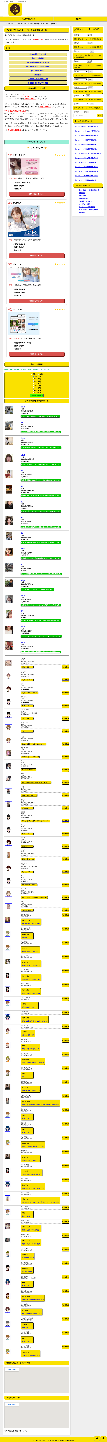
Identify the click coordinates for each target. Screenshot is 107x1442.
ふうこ (23, 580)
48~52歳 (37, 390)
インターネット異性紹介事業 (88, 209)
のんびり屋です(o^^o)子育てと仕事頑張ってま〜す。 (37, 589)
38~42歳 (37, 386)
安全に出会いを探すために (38, 83)
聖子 (22, 502)
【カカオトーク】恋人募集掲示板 (86, 140)
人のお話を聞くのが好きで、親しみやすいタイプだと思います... (40, 527)
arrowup (103, 1438)
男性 (35, 374)
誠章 (22, 486)
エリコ (23, 627)
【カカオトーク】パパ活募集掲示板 (86, 171)
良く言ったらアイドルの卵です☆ (31, 1230)
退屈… (23, 1076)
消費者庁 (82, 193)
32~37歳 (37, 383)
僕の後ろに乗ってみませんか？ (30, 1049)
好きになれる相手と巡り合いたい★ (32, 1313)
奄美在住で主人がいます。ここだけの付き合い (35, 1021)
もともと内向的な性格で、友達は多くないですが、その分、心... (40, 432)
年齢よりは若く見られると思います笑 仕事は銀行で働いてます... (41, 495)
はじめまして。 (26, 1118)
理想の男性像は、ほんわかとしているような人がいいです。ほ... (40, 480)
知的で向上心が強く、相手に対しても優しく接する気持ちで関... (40, 620)
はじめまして (25, 1132)
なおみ (23, 595)
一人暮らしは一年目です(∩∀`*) (31, 1355)
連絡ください (25, 1327)
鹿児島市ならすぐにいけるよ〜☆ (31, 965)
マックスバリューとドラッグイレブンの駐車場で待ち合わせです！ (40, 1104)
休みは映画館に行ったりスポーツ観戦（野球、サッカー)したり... (41, 447)
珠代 (22, 517)
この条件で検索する (37, 395)
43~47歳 (37, 388)
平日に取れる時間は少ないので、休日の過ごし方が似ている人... (40, 542)
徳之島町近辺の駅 (38, 71)
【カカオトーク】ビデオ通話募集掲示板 (88, 153)
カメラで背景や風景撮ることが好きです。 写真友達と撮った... (40, 416)
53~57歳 (37, 393)
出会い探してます (27, 1271)
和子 (22, 470)
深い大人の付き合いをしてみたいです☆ (33, 1188)
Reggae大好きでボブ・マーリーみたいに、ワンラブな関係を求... (41, 574)
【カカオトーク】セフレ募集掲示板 (86, 158)
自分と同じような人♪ (28, 1258)
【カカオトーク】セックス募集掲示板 (87, 131)
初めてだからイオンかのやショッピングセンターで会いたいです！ (40, 1202)
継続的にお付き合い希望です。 (30, 951)
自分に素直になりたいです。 (30, 1007)
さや (22, 422)
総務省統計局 (83, 198)
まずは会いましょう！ (28, 1035)
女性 (41, 374)
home (97, 1438)
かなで (23, 455)
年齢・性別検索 (38, 58)
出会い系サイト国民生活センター (90, 190)
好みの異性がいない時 (37, 54)
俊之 (22, 533)
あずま (23, 438)
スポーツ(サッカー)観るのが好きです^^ (33, 1299)
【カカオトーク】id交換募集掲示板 (86, 135)
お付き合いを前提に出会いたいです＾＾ (33, 1063)
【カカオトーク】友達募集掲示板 (86, 149)
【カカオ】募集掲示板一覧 (38, 79)
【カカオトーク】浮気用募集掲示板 (86, 167)
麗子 (22, 611)
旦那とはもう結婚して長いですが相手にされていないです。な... (40, 464)
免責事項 (79, 19)
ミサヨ (23, 642)
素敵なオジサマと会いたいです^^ (31, 1244)
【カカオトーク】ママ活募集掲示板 (86, 176)
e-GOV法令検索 (84, 204)
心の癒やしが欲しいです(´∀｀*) (31, 1090)
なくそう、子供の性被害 (87, 207)
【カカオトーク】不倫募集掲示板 (86, 144)
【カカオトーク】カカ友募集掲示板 (47, 1440)
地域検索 (37, 75)
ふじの (23, 407)
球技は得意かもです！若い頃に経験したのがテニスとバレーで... (40, 558)
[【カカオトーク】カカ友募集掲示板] (15, 9)
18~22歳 (37, 377)
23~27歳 (37, 379)
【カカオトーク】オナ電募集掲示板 (86, 126)
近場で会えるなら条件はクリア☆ (31, 923)
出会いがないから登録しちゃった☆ (32, 1174)
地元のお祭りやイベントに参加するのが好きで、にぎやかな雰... (40, 605)
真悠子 (23, 548)
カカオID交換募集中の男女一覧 (38, 62)
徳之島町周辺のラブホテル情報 (38, 66)
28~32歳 (37, 381)
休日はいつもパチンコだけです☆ (31, 979)
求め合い (24, 937)
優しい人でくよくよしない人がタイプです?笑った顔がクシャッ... (41, 636)
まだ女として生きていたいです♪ (31, 993)
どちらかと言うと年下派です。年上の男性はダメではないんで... (40, 511)
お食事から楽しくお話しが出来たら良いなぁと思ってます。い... (40, 652)
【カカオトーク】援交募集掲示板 (86, 180)
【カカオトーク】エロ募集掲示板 (86, 162)
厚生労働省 (82, 195)
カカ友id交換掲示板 (28, 19)
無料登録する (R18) (36, 255)
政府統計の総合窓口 (85, 201)
